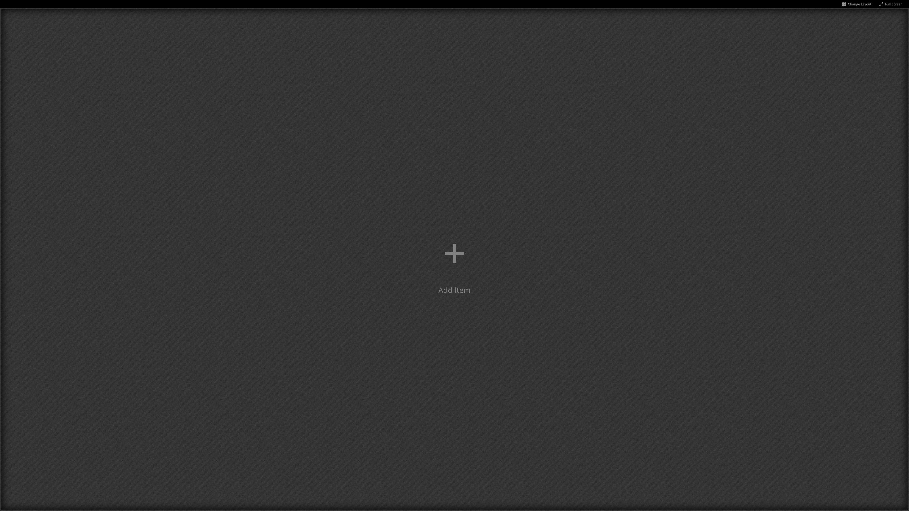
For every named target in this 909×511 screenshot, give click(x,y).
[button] (454, 259)
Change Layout (859, 4)
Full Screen (893, 4)
